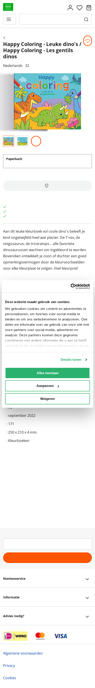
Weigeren (47, 399)
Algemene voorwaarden (23, 653)
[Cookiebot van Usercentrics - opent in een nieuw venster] (70, 286)
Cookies (9, 677)
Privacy (9, 665)
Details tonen (71, 359)
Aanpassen (45, 386)
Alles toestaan (48, 373)
